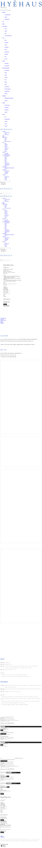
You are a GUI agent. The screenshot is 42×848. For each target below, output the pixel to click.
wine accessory (7, 88)
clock (6, 44)
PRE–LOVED (5, 26)
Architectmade (7, 14)
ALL (3, 21)
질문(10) (1, 322)
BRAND (4, 12)
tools (6, 84)
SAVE (2, 730)
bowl (6, 74)
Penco (6, 17)
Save (8, 776)
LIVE (3, 37)
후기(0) (1, 321)
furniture (6, 42)
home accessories (8, 35)
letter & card (7, 105)
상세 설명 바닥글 (3, 320)
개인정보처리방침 (2, 836)
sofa (5, 33)
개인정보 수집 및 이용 (4, 723)
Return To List (3, 776)
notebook (6, 109)
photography (7, 119)
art (5, 116)
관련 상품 (2, 323)
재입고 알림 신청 (6, 293)
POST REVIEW (3, 733)
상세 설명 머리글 (3, 318)
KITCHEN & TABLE (6, 68)
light (5, 40)
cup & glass (7, 70)
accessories (7, 51)
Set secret (2, 785)
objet (6, 49)
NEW (3, 23)
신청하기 (2, 832)
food (6, 123)
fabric (6, 81)
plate (6, 72)
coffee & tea (7, 91)
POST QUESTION (4, 761)
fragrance (6, 47)
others (6, 58)
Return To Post (3, 787)
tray (5, 56)
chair (6, 28)
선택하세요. (5, 287)
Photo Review (4, 731)
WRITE (4, 102)
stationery (7, 107)
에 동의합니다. (7, 723)
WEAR (4, 61)
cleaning (6, 54)
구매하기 (2, 793)
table (6, 30)
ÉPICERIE (4, 95)
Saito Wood (7, 19)
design (6, 121)
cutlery (6, 77)
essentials (6, 63)
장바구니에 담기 (3, 821)
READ (4, 114)
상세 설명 (2, 319)
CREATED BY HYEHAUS (9, 98)
